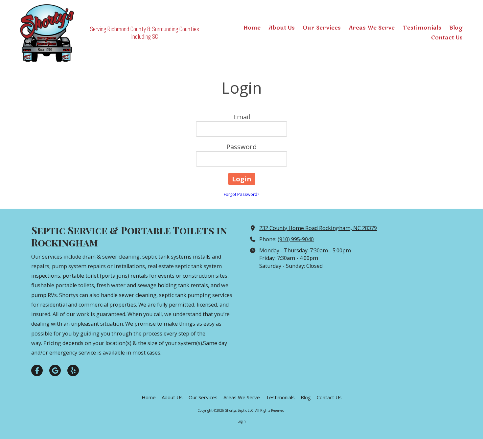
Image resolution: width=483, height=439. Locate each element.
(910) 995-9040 (296, 239)
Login (242, 421)
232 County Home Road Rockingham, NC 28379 (318, 228)
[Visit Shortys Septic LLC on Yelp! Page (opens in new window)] (73, 370)
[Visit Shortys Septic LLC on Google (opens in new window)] (55, 370)
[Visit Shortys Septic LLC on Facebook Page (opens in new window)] (37, 370)
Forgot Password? (241, 194)
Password (241, 146)
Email (241, 116)
